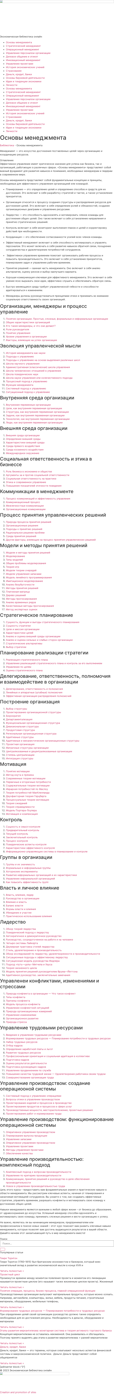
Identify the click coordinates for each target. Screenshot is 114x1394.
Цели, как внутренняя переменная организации (34, 408)
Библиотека (7, 145)
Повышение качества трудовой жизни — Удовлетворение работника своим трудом (56, 1073)
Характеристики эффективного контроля (30, 847)
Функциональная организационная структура (33, 722)
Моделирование (15, 556)
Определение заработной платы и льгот (29, 1049)
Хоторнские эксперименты (22, 871)
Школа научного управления (22, 363)
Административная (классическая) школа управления (38, 367)
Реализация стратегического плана (27, 659)
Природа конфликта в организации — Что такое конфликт (41, 993)
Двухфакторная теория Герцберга (26, 796)
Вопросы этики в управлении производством (33, 1099)
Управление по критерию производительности (33, 1175)
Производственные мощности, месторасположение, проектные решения (49, 1110)
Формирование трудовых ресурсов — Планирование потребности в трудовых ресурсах (58, 1038)
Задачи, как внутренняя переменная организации (35, 415)
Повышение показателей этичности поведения (33, 485)
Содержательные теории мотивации (28, 785)
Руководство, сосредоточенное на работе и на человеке (39, 939)
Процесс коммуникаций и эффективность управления (38, 498)
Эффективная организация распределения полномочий (38, 695)
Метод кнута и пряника (20, 774)
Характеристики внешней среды (25, 442)
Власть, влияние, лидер (20, 894)
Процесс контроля (17, 840)
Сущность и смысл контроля (23, 826)
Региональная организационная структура (31, 733)
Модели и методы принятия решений (28, 552)
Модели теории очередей (21, 570)
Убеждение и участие (18, 912)
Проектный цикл (10, 1274)
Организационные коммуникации (26, 509)
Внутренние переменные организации (28, 404)
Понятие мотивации (18, 771)
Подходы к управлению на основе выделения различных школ (43, 360)
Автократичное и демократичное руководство (34, 936)
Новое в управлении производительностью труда (35, 1186)
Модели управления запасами (23, 573)
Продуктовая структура (20, 730)
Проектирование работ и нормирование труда (33, 1113)
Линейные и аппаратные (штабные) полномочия (34, 692)
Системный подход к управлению (26, 388)
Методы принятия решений (22, 588)
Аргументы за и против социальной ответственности (37, 475)
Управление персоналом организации (28, 52)
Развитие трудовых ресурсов (23, 1052)
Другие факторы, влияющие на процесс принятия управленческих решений (51, 539)
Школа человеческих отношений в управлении (33, 370)
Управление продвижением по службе (28, 1070)
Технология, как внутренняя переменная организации (38, 418)
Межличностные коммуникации (25, 505)
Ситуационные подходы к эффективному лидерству (37, 957)
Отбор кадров (14, 1045)
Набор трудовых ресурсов (21, 1041)
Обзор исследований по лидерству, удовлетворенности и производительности (53, 953)
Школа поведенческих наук (22, 374)
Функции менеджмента (19, 384)
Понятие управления (18, 332)
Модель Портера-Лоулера (21, 810)
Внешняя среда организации (23, 435)
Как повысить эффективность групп (27, 882)
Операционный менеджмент (22, 49)
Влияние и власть (16, 901)
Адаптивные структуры (20, 737)
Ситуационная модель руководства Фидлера (33, 960)
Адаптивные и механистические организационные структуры (42, 740)
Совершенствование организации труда (30, 1077)
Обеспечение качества (19, 1153)
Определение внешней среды (23, 438)
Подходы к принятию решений (24, 529)
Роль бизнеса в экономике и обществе (29, 471)
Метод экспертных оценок (21, 609)
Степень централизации (20, 754)
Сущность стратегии (18, 625)
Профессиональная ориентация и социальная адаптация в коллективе (48, 1056)
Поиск (3, 1239)
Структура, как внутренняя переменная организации (37, 411)
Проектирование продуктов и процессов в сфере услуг (39, 1106)
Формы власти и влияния (21, 909)
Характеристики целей (19, 632)
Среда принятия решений (21, 536)
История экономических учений (25, 67)
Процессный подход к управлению (26, 381)
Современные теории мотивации (25, 778)
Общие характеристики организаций (28, 322)
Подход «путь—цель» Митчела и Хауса (29, 964)
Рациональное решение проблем (25, 532)
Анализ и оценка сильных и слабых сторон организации (39, 639)
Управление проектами (19, 63)
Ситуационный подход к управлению (28, 392)
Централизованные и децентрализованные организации (39, 751)
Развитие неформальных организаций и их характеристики (41, 875)
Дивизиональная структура (22, 726)
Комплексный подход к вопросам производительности (38, 1171)
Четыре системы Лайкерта (22, 943)
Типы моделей (14, 559)
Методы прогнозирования (21, 598)
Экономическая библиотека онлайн (21, 36)
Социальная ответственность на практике (31, 478)
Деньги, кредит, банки (19, 74)
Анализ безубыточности (20, 584)
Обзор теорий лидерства (21, 928)
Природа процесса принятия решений (28, 521)
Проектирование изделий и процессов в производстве (39, 1102)
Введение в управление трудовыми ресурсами (33, 1034)
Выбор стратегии (16, 647)
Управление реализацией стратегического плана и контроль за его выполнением (54, 663)
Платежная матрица (18, 591)
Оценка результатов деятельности (26, 1063)
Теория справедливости (20, 806)
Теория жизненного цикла (21, 967)
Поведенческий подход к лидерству (27, 932)
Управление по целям (18, 666)
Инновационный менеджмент (23, 60)
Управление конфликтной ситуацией (27, 1007)
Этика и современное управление (26, 482)
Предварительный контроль (22, 830)
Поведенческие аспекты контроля (26, 844)
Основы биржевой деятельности (25, 77)
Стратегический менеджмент (23, 45)
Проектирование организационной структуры (33, 712)
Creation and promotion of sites (18, 1392)
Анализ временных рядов (21, 602)
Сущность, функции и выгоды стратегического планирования (42, 622)
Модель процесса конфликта (23, 1004)
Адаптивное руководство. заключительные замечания (38, 975)
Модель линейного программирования (29, 577)
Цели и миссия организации (22, 629)
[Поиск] (2, 1249)
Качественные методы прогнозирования (30, 605)
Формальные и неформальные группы (28, 867)
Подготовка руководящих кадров (26, 1066)
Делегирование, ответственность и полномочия (34, 688)
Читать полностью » (12, 1270)
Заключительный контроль (22, 837)
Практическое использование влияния (29, 916)
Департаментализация (19, 719)
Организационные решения (22, 525)
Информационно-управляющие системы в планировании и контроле (46, 851)
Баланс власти (14, 905)
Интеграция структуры (19, 758)
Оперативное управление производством (30, 1132)
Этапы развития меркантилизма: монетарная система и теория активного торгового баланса (56, 1330)
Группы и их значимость (20, 864)
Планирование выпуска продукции (26, 1135)
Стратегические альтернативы (24, 643)
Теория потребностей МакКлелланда (27, 792)
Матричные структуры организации (27, 747)
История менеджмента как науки (25, 352)
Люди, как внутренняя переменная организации (34, 422)
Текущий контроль (17, 833)
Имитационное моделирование (24, 581)
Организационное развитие (22, 1018)
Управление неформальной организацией (30, 878)
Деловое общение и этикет (22, 56)
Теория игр (12, 566)
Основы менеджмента (19, 42)
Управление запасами (18, 1139)
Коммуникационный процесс (23, 502)
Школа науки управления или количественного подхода (39, 377)
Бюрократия (13, 715)
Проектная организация (20, 744)
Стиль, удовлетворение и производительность (34, 950)
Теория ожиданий (16, 803)
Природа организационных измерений (29, 1011)
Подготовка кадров (17, 1059)
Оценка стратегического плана (24, 670)
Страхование (14, 70)
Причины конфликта (18, 1000)
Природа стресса (16, 1021)
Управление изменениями (21, 1014)
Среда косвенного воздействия (24, 449)
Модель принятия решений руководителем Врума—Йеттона (41, 971)
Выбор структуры (16, 708)
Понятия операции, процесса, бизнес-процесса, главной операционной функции (47, 1290)
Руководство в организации (22, 898)
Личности (11, 84)
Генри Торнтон (8, 1258)
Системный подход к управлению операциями (33, 1095)
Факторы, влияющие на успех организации (31, 340)
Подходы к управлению (20, 356)
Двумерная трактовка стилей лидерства (30, 946)
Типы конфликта (15, 997)
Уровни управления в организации (26, 336)
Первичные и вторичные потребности (28, 781)
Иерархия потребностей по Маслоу (27, 789)
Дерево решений (16, 595)
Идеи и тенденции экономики (23, 81)
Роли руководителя (17, 329)
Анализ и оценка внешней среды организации (33, 636)
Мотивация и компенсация (22, 813)
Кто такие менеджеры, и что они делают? (31, 325)
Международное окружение (22, 453)
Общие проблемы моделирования (26, 563)
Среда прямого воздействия (23, 446)
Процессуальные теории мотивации (27, 799)
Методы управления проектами (24, 1149)
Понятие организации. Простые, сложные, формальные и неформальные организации (57, 318)
